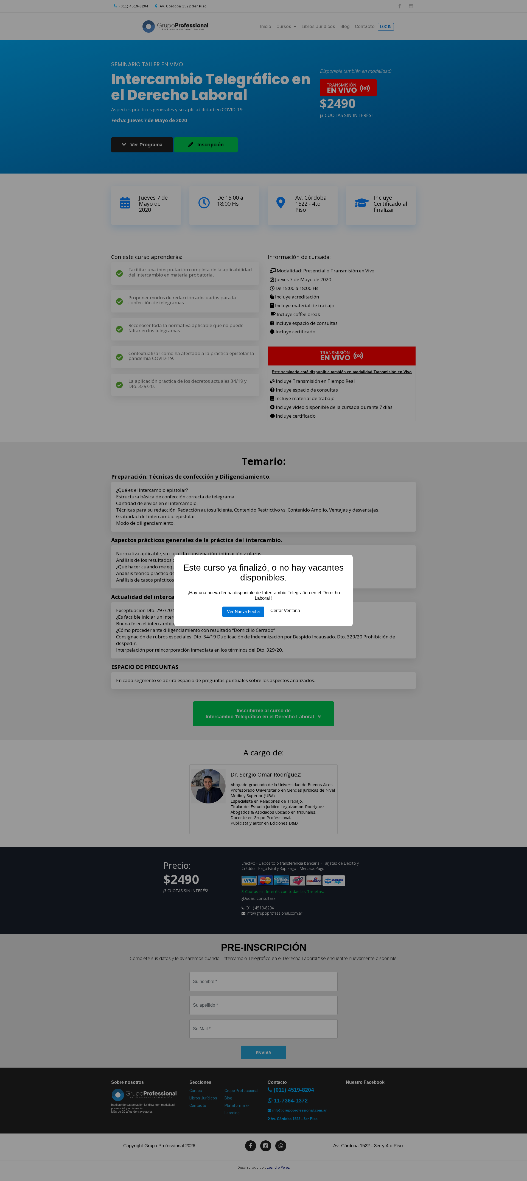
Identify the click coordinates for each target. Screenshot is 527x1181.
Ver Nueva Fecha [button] (243, 611)
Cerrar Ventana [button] (285, 610)
